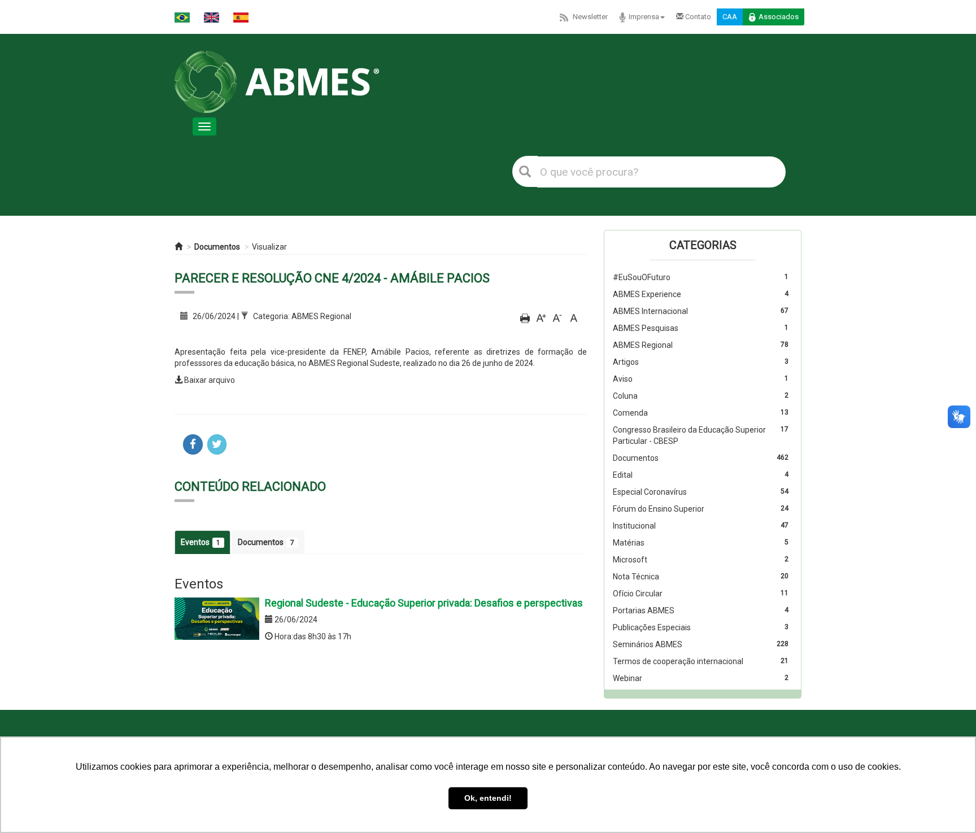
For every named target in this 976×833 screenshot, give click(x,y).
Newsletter (590, 16)
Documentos (217, 246)
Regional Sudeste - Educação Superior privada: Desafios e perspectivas (424, 603)
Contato (697, 16)
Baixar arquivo (209, 380)
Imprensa (644, 16)
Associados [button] (779, 16)
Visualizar (269, 246)
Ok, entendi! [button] (488, 798)
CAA (729, 16)
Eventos (200, 542)
